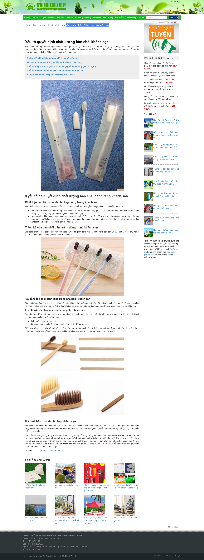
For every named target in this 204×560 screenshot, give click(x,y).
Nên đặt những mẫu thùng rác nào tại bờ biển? (166, 231)
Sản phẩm (38, 25)
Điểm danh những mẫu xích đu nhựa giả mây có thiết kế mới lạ (67, 520)
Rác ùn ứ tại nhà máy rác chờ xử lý (36, 519)
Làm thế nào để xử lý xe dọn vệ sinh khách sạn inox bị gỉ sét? (126, 487)
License (32, 556)
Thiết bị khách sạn (55, 25)
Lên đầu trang (176, 527)
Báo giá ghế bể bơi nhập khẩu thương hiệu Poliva (51, 74)
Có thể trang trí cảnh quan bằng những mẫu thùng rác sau (166, 135)
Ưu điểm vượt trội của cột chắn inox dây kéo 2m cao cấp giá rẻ (160, 88)
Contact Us (40, 556)
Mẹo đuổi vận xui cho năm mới (66, 486)
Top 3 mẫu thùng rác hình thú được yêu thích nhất (166, 182)
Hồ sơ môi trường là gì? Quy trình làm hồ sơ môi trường (166, 121)
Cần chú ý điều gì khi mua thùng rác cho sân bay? (166, 158)
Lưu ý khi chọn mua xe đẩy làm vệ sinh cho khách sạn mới (159, 74)
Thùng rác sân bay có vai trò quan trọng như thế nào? (166, 170)
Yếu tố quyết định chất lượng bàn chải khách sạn (67, 41)
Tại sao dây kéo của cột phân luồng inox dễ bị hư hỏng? (160, 81)
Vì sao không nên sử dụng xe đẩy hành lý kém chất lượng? (55, 62)
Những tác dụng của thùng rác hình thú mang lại (166, 207)
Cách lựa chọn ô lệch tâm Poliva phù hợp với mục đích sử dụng (96, 520)
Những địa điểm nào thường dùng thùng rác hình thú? (166, 194)
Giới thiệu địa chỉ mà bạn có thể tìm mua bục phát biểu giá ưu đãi (96, 487)
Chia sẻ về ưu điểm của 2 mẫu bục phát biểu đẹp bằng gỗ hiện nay (159, 64)
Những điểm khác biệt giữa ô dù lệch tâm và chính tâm (53, 58)
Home (28, 25)
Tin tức (57, 450)
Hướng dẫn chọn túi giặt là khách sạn (36, 486)
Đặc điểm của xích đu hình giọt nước (125, 519)
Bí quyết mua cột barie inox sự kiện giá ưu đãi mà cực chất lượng (159, 104)
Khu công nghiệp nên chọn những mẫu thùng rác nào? (166, 145)
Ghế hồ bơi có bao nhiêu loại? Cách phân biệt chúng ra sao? (56, 70)
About (56, 556)
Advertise (49, 556)
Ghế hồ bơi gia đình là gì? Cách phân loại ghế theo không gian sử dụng (61, 66)
